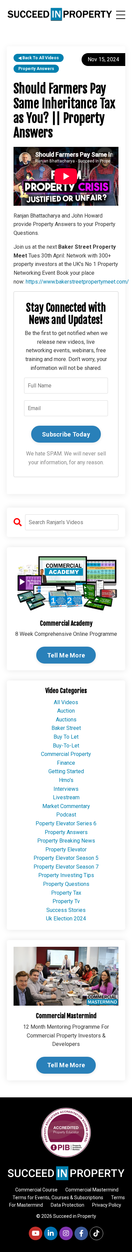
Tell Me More (66, 655)
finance (66, 763)
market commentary (66, 806)
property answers (36, 68)
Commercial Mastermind (91, 1189)
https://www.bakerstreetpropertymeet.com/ (77, 281)
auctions (66, 719)
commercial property (66, 754)
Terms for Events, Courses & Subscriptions (58, 1197)
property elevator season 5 (66, 858)
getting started (66, 771)
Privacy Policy (106, 1205)
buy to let (66, 737)
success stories (66, 910)
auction (66, 711)
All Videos (66, 702)
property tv (66, 901)
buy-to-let (66, 745)
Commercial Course (36, 1189)
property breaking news (66, 840)
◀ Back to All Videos (38, 57)
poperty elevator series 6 (66, 823)
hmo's (66, 780)
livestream (66, 797)
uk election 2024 (66, 918)
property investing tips (66, 875)
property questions (66, 884)
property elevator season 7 (66, 867)
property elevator (66, 849)
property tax (66, 893)
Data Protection (67, 1205)
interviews (66, 789)
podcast (66, 814)
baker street (66, 728)
